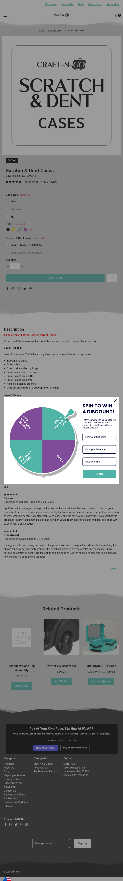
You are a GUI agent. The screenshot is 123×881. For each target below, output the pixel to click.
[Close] (115, 401)
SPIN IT (99, 474)
